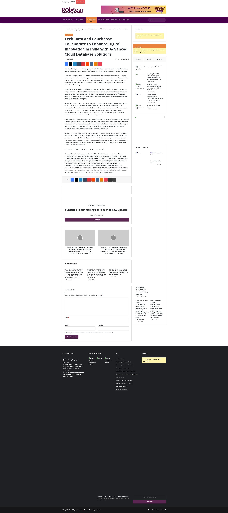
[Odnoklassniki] (96, 64)
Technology (91, 20)
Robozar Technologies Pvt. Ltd (92, 510)
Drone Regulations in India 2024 (124, 365)
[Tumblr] (79, 64)
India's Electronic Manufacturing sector (126, 371)
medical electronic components (124, 380)
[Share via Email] (110, 180)
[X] (70, 64)
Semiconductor (103, 20)
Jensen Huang (119, 374)
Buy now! (163, 510)
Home (67, 29)
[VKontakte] (91, 64)
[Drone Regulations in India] (141, 107)
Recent (149, 59)
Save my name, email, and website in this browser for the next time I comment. (89, 333)
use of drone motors (121, 389)
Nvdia (130, 383)
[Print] (114, 180)
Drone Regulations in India (123, 362)
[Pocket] (100, 64)
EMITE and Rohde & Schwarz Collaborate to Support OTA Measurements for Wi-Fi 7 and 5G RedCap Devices (118, 271)
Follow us (145, 353)
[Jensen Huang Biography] (141, 68)
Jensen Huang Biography (154, 66)
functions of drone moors (122, 368)
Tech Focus (79, 20)
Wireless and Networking (120, 20)
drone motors (119, 359)
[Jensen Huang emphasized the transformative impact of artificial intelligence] (141, 97)
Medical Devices (120, 377)
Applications (67, 20)
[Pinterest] (83, 64)
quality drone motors (121, 386)
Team (158, 510)
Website (100, 325)
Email (67, 325)
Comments (160, 59)
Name (67, 317)
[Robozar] (73, 10)
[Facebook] (66, 64)
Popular (138, 59)
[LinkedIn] (75, 64)
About (153, 510)
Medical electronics (121, 383)
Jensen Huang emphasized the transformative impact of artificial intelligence (142, 290)
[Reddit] (87, 64)
